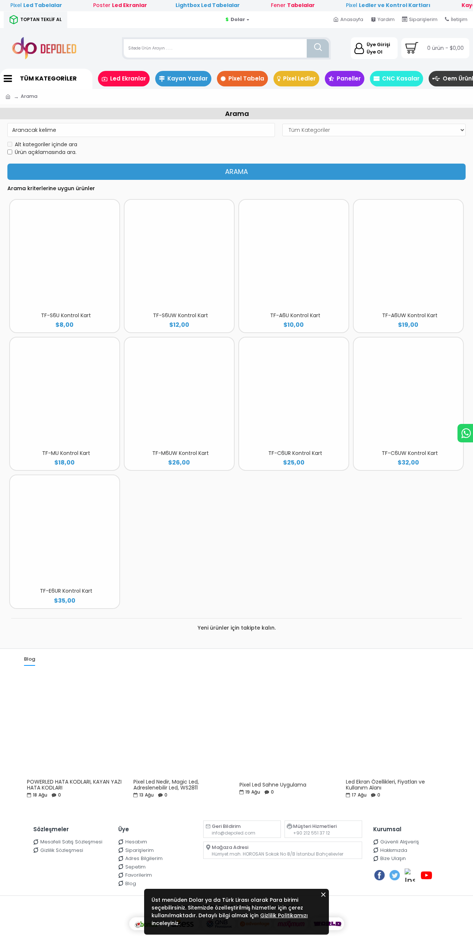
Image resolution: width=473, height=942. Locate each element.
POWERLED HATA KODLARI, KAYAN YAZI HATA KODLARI (74, 785)
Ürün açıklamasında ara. (45, 152)
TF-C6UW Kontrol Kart (410, 453)
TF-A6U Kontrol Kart (295, 315)
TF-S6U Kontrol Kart (66, 315)
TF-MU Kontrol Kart (66, 453)
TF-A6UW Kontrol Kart (410, 315)
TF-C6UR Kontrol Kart (295, 453)
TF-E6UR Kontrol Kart (66, 591)
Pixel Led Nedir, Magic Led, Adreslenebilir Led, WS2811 (166, 785)
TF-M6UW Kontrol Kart (180, 453)
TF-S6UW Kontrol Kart (180, 315)
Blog (29, 659)
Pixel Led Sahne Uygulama (272, 785)
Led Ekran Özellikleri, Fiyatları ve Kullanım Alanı (385, 785)
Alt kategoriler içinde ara (46, 144)
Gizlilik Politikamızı (284, 915)
